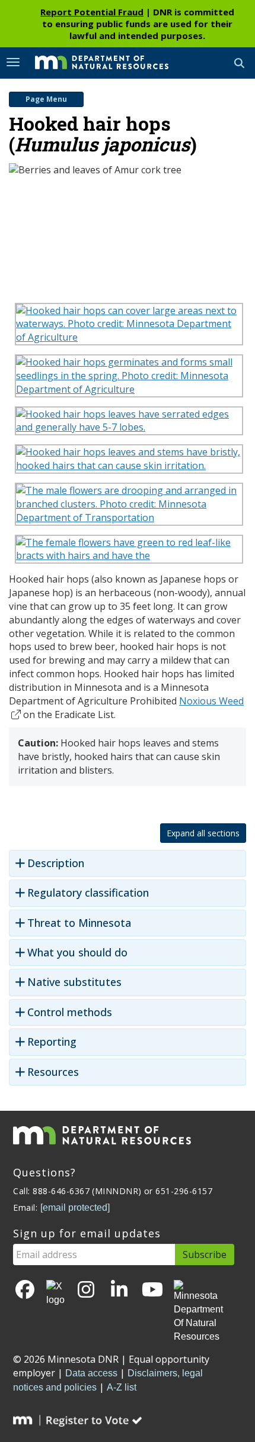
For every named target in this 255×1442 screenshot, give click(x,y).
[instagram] (86, 1290)
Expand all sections (203, 833)
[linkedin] (119, 1290)
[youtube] (152, 1290)
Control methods (69, 1012)
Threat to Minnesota (79, 923)
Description (55, 863)
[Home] (93, 62)
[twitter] (55, 1293)
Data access (91, 1373)
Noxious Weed (211, 700)
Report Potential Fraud (92, 12)
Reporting (51, 1042)
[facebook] (25, 1290)
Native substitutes (74, 982)
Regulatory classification (88, 893)
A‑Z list (121, 1387)
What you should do (77, 952)
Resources (53, 1072)
